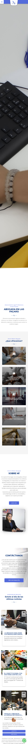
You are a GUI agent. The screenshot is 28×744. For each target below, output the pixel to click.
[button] (24, 740)
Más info (14, 734)
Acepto (14, 731)
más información (14, 580)
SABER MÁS (14, 503)
